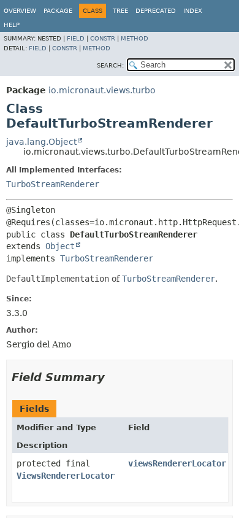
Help (12, 24)
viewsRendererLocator (177, 463)
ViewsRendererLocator (66, 476)
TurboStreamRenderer (52, 184)
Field (76, 38)
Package (58, 10)
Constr (102, 38)
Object (60, 246)
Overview (20, 10)
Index (192, 10)
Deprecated (155, 10)
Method (134, 38)
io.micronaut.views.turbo (102, 90)
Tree (120, 10)
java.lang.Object (41, 142)
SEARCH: (110, 65)
